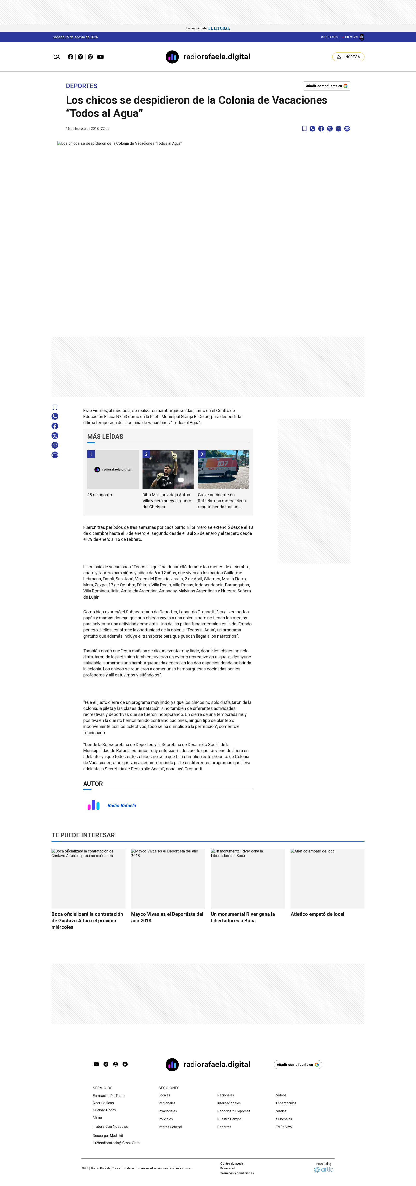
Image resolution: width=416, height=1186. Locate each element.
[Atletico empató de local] (327, 879)
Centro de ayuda (231, 1163)
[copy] (347, 128)
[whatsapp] (312, 128)
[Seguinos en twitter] (106, 1065)
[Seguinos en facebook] (125, 1065)
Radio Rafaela (122, 805)
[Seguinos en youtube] (96, 1065)
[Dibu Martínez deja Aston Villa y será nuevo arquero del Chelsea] (168, 469)
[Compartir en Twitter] (330, 128)
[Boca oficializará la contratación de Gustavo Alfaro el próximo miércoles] (88, 879)
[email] (338, 128)
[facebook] (321, 128)
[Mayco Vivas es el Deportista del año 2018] (168, 879)
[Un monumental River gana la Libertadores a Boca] (248, 879)
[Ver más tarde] (304, 128)
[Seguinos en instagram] (115, 1065)
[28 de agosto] (113, 469)
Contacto (329, 37)
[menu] (57, 56)
